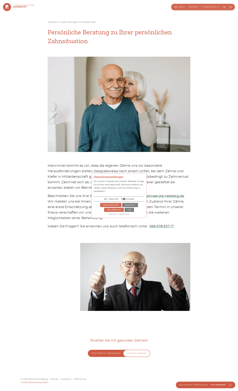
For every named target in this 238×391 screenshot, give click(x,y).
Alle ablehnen (114, 210)
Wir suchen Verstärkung (193, 385)
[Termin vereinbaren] (230, 7)
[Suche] (224, 7)
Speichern (130, 205)
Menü (182, 7)
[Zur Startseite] (7, 7)
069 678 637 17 (161, 226)
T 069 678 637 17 (210, 7)
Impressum (66, 379)
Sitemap (54, 379)
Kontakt (193, 7)
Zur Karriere (218, 385)
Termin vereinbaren (106, 353)
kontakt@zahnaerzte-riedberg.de (156, 196)
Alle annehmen (111, 205)
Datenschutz (80, 379)
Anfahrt (137, 353)
